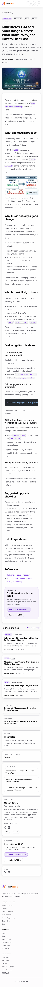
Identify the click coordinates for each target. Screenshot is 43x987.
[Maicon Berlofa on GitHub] (5, 827)
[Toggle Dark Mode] (33, 3)
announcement (17, 682)
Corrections (6, 945)
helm (13, 658)
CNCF (7, 682)
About (4, 933)
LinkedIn (16, 832)
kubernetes (18, 18)
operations (7, 22)
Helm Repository (8, 970)
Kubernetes (7, 18)
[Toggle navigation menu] (39, 3)
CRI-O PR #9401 (14, 582)
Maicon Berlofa (7, 59)
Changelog (6, 921)
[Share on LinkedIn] (9, 872)
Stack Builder (6, 915)
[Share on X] (5, 872)
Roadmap (5, 960)
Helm (6, 658)
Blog (3, 924)
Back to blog (8, 13)
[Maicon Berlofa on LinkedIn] (9, 827)
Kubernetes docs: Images (17, 575)
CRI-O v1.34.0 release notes (18, 578)
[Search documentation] (28, 3)
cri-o (27, 18)
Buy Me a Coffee (8, 967)
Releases (8, 634)
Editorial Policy (7, 942)
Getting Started (7, 905)
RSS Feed (5, 973)
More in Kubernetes (33, 628)
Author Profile (6, 939)
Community (6, 957)
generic (7, 757)
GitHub (7, 832)
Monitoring (5, 948)
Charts (4, 908)
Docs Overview (7, 912)
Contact (4, 936)
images (34, 18)
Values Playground (8, 918)
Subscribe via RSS (15, 615)
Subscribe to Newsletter (18, 609)
